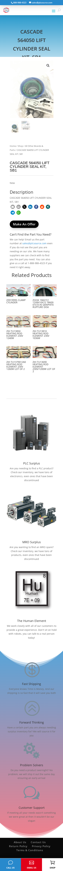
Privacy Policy (41, 846)
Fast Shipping (31, 684)
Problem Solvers (31, 765)
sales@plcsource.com (34, 243)
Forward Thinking (31, 722)
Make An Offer (24, 224)
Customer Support (32, 808)
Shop (20, 145)
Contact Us (38, 842)
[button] (48, 66)
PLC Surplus (31, 463)
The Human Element (31, 621)
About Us (20, 842)
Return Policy (18, 846)
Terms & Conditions (29, 850)
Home (13, 145)
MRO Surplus (31, 542)
